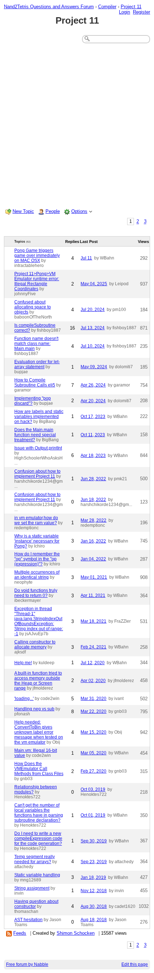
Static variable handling (37, 874)
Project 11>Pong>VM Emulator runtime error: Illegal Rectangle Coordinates (36, 281)
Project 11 (131, 6)
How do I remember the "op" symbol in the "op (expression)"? (37, 558)
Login (124, 12)
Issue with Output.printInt (38, 448)
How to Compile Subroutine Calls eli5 (34, 383)
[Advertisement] (77, 125)
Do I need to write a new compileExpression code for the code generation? (38, 838)
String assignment (31, 888)
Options (79, 211)
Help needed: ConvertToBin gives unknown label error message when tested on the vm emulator (38, 732)
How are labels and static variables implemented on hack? (38, 416)
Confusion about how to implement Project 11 (37, 474)
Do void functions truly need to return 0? (35, 593)
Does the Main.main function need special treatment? (35, 434)
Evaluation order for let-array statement (37, 364)
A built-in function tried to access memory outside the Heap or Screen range (38, 681)
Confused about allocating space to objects (32, 307)
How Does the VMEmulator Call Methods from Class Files (38, 768)
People (52, 211)
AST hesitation (28, 919)
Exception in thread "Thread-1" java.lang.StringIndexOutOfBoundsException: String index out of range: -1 (38, 621)
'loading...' (24, 698)
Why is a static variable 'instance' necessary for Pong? (36, 541)
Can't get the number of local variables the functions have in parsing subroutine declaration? (38, 813)
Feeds (19, 933)
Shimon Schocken (76, 933)
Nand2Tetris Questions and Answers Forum (49, 6)
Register (141, 12)
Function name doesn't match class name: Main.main (36, 343)
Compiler (107, 6)
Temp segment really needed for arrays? (34, 859)
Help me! (23, 662)
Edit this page (134, 964)
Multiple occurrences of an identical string (36, 575)
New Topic (23, 211)
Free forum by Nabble (27, 964)
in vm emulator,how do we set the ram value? (36, 520)
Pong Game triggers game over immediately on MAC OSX (37, 255)
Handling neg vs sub (34, 708)
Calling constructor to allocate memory (35, 644)
